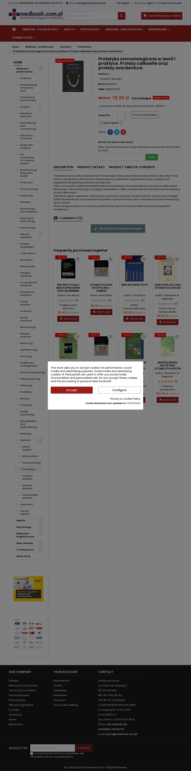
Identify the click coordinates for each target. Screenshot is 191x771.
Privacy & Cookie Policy (125, 398)
